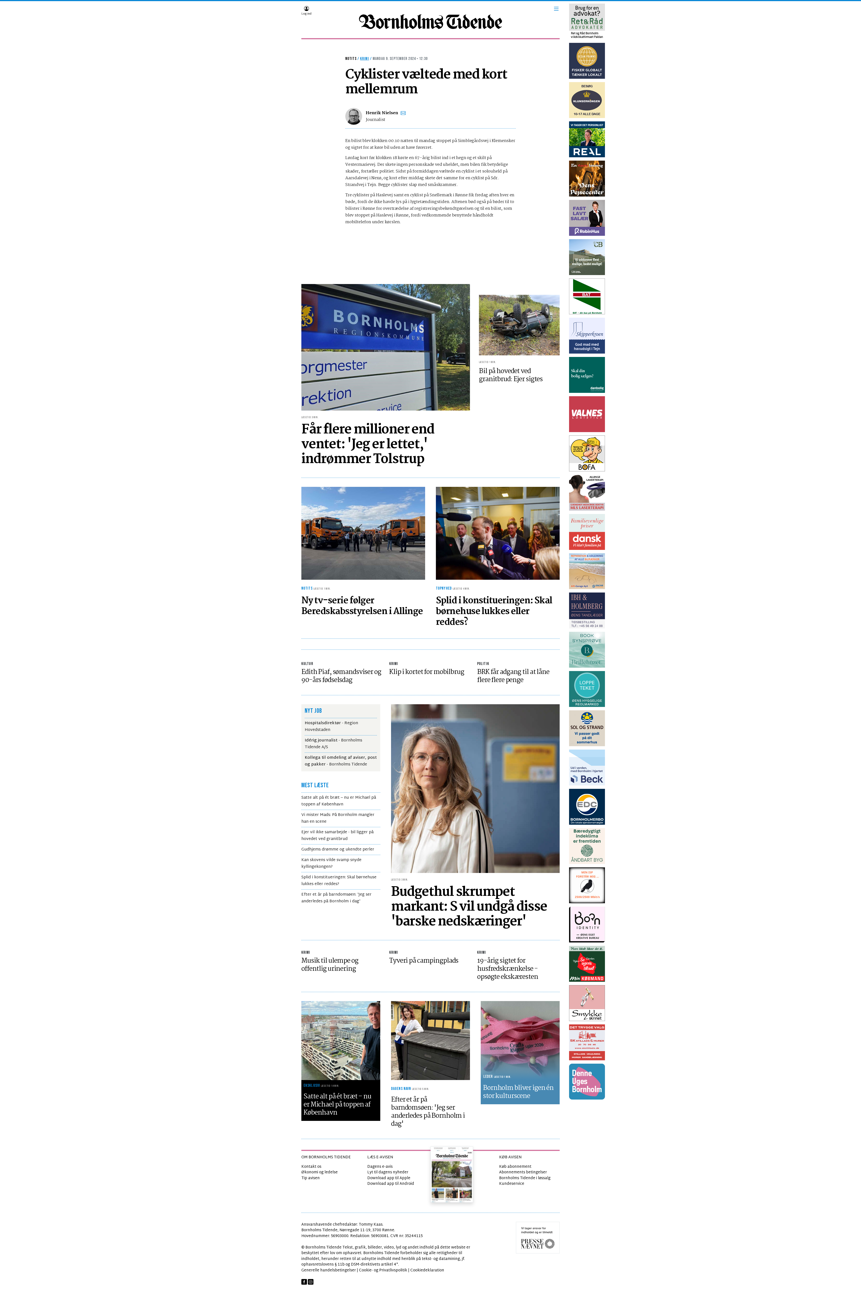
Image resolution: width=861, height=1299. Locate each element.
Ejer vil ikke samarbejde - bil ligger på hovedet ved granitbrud (337, 836)
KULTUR (307, 663)
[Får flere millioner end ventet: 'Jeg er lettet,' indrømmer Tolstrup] (385, 347)
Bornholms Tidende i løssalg (524, 1178)
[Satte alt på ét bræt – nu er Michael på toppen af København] (340, 1040)
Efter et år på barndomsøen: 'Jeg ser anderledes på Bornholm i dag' (336, 898)
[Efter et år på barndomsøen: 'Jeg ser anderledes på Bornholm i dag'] (430, 1040)
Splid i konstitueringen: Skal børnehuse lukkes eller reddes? (338, 881)
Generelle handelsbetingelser (328, 1270)
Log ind (306, 14)
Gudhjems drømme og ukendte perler (337, 849)
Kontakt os (311, 1166)
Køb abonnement (515, 1166)
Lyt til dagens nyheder (387, 1172)
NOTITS (351, 58)
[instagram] (310, 1281)
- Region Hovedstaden (331, 726)
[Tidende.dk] (430, 21)
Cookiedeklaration (427, 1270)
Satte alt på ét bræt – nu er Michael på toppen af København (338, 801)
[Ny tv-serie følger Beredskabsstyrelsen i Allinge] (363, 533)
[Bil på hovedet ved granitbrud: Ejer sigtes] (519, 325)
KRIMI (393, 663)
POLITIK (483, 663)
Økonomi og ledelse (319, 1172)
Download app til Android (390, 1183)
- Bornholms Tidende (341, 761)
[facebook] (304, 1281)
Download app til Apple (388, 1178)
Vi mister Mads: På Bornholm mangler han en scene (337, 818)
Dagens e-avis (380, 1166)
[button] (556, 8)
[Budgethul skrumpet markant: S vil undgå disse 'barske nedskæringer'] (475, 788)
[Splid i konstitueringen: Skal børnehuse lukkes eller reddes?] (498, 533)
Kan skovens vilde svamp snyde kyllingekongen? (331, 863)
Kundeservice (511, 1183)
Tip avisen (310, 1178)
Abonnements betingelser (523, 1172)
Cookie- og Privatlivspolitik (383, 1270)
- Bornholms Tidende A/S (333, 744)
